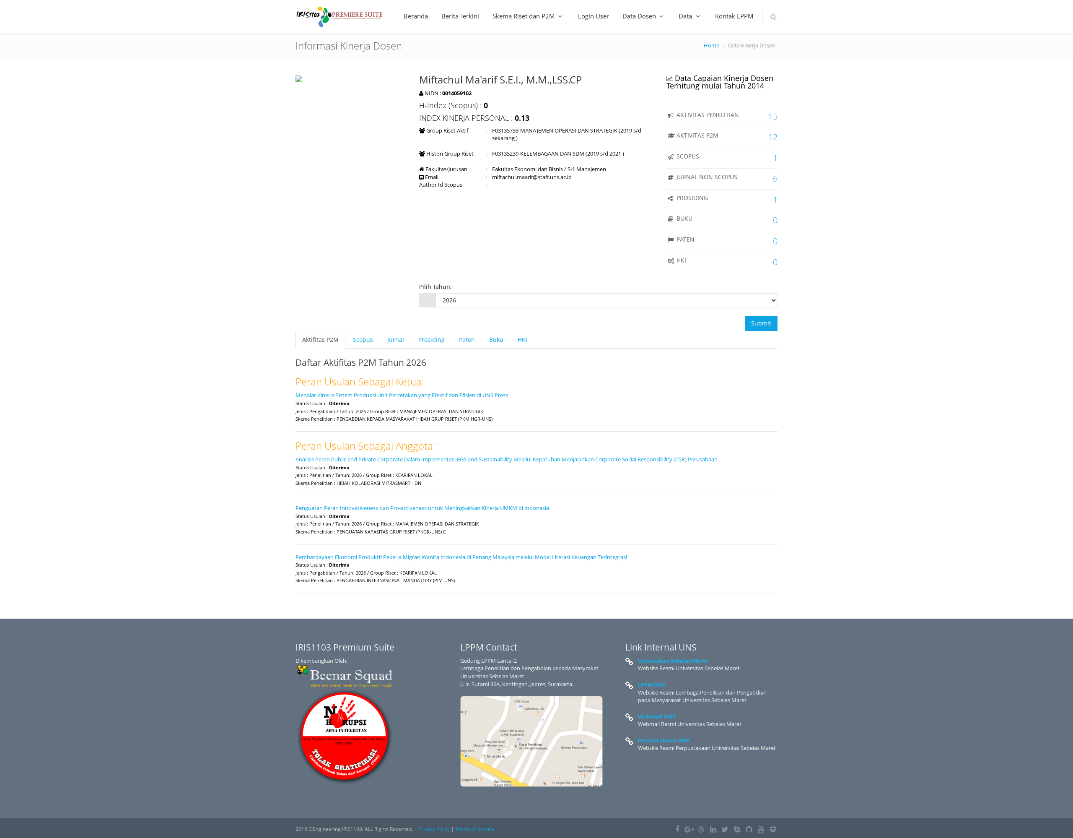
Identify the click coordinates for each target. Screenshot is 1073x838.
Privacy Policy (434, 829)
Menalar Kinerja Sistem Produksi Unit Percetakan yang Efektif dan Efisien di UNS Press (401, 395)
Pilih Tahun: (435, 287)
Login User (593, 16)
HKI (522, 340)
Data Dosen (640, 16)
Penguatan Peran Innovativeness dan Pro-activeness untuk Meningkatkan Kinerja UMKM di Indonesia (422, 508)
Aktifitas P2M (320, 340)
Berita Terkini (460, 16)
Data (686, 16)
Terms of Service (475, 829)
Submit (761, 323)
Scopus (363, 340)
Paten (467, 340)
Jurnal (395, 340)
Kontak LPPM (734, 16)
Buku (496, 340)
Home (711, 45)
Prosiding (431, 340)
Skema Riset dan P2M (524, 16)
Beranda (416, 16)
